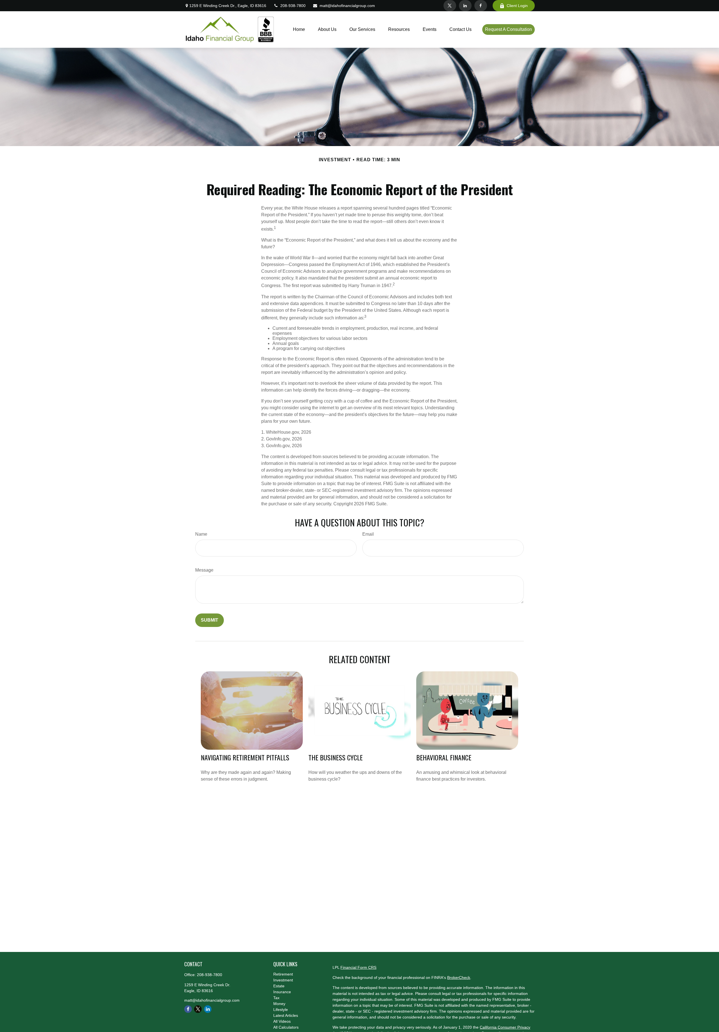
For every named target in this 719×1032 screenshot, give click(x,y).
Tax (276, 997)
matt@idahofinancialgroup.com (347, 5)
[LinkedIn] (465, 5)
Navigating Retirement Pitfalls (245, 757)
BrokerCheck (458, 977)
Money (279, 1003)
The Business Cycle (335, 757)
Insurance (282, 992)
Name (201, 534)
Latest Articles (285, 1015)
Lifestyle (280, 1009)
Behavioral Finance (443, 757)
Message (204, 570)
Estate (279, 986)
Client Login (517, 5)
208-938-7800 (293, 5)
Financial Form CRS (358, 967)
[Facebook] (480, 5)
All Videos (282, 1021)
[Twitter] (449, 5)
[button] (299, 30)
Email (368, 534)
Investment (283, 980)
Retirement (283, 974)
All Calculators (286, 1027)
